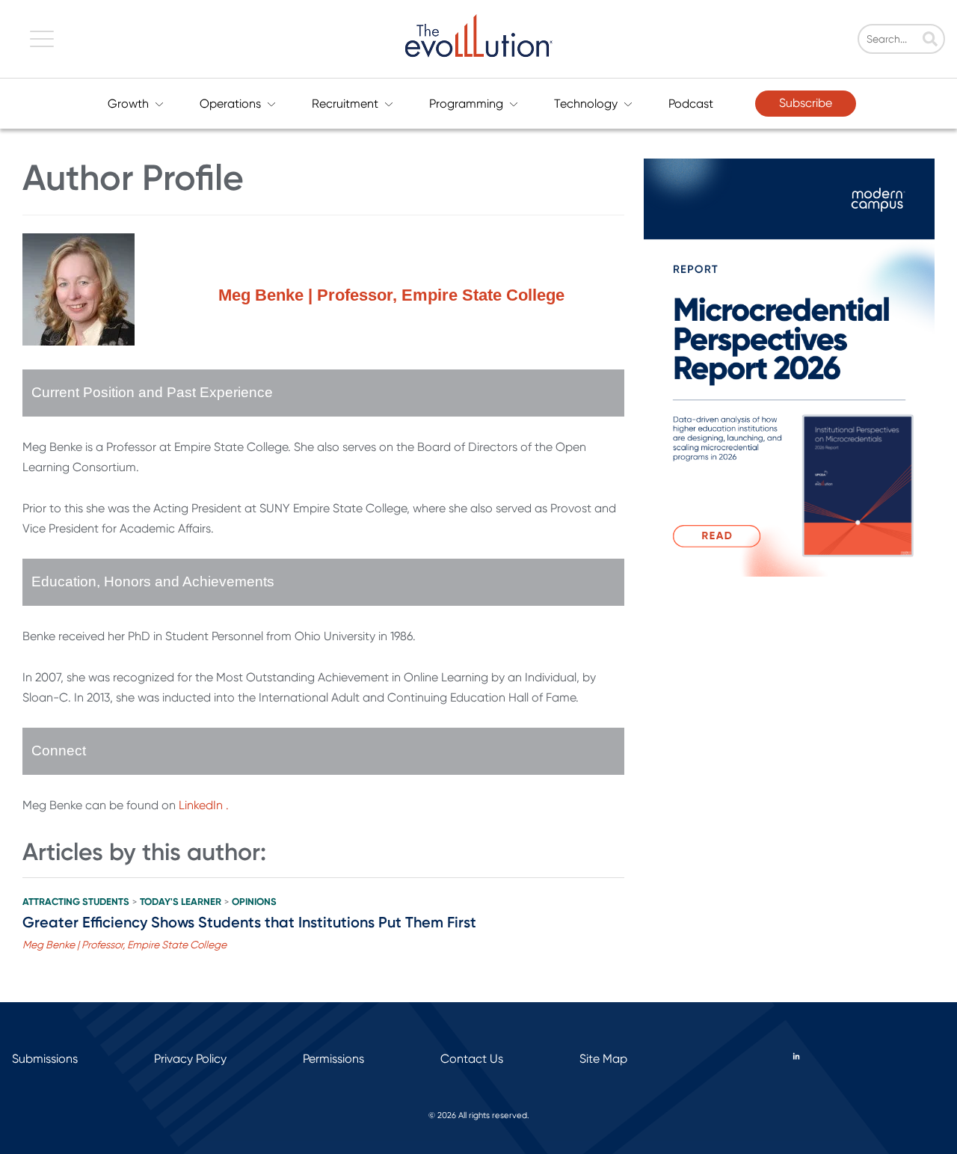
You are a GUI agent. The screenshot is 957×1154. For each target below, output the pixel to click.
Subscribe (805, 103)
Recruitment (345, 103)
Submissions (45, 1059)
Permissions (333, 1059)
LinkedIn (201, 805)
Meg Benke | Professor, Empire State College (124, 945)
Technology (586, 103)
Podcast (690, 103)
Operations (230, 103)
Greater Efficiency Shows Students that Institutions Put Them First (249, 922)
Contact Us (471, 1059)
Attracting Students (75, 902)
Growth (128, 103)
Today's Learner (180, 902)
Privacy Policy (190, 1059)
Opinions (254, 902)
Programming (466, 103)
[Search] (930, 40)
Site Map (603, 1059)
